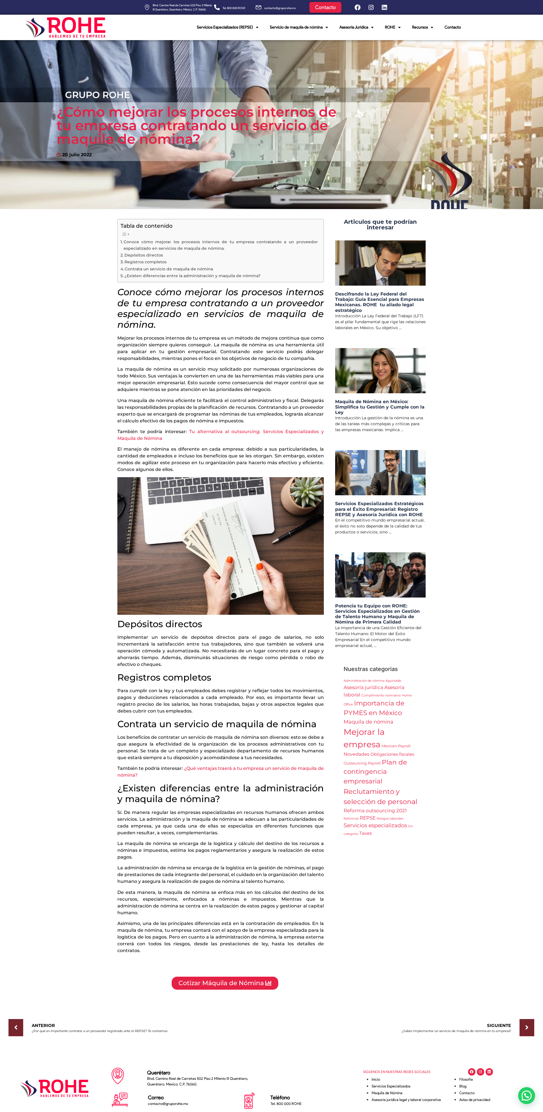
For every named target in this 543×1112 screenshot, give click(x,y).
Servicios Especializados (391, 1086)
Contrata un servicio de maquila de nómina (169, 269)
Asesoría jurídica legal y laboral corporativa (406, 1100)
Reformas (351, 818)
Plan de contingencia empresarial (375, 771)
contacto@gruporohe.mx (280, 8)
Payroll (374, 763)
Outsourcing (355, 763)
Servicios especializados (375, 825)
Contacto (453, 27)
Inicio (376, 1079)
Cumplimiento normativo (381, 695)
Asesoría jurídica (363, 687)
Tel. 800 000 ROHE (234, 8)
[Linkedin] (384, 7)
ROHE (390, 27)
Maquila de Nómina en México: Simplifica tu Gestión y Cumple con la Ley (380, 407)
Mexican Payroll (396, 746)
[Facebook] (358, 7)
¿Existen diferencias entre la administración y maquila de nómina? (192, 275)
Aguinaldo (393, 681)
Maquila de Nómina (387, 1093)
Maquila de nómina (368, 721)
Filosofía (466, 1079)
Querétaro (158, 1073)
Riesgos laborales (390, 818)
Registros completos (145, 261)
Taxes (365, 833)
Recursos (420, 27)
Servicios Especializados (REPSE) (225, 27)
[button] (526, 1095)
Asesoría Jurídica (353, 27)
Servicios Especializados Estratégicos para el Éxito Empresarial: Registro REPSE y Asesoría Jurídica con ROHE (379, 509)
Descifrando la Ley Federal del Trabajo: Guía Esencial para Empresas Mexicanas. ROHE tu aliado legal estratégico (379, 302)
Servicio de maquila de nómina (296, 27)
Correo (156, 1097)
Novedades (356, 754)
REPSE (368, 818)
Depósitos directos (143, 255)
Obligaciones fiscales (392, 754)
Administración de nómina (364, 681)
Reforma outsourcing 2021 (375, 810)
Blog (462, 1086)
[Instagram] (371, 7)
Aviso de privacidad (474, 1100)
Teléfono (280, 1097)
